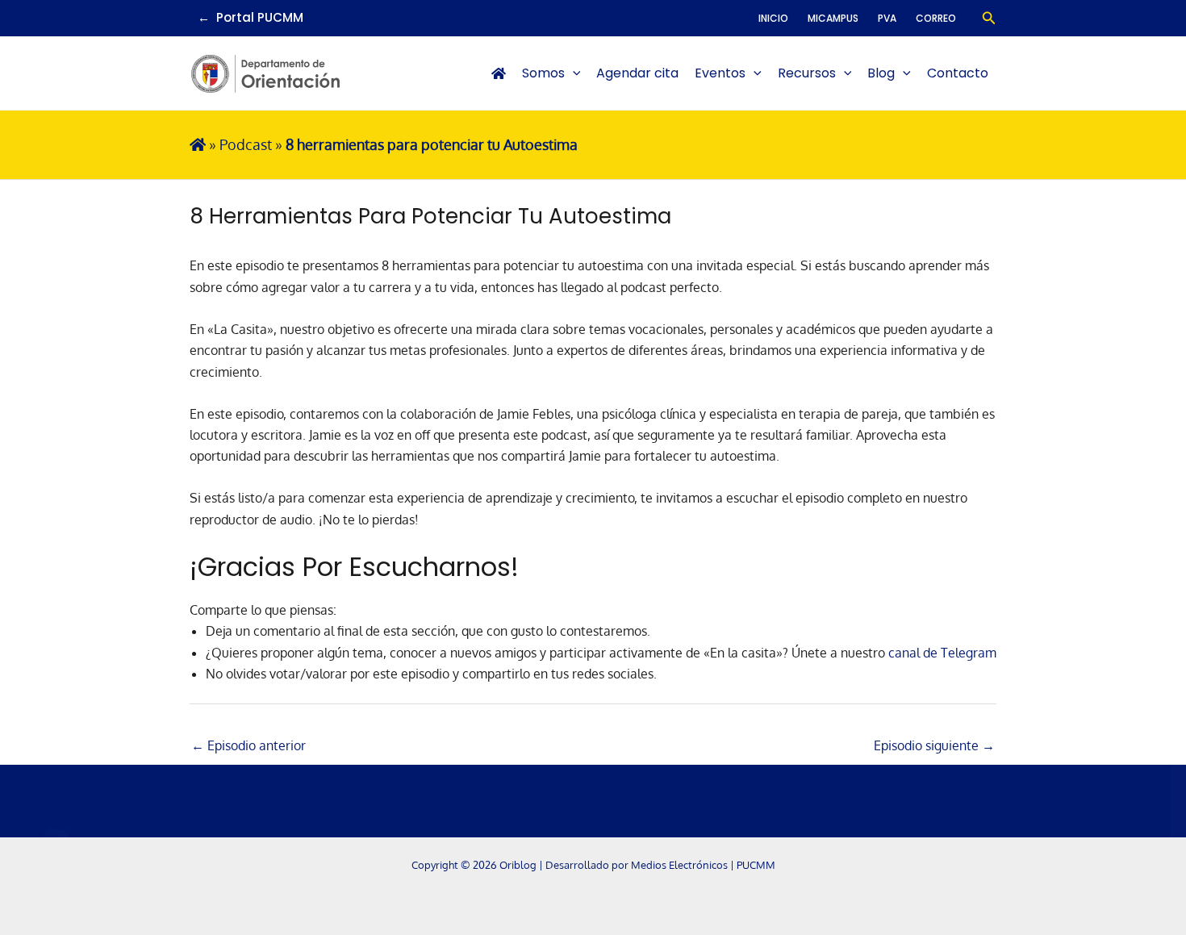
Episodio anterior (248, 745)
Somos (543, 73)
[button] (989, 18)
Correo (936, 18)
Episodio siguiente (934, 745)
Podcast (245, 144)
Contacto (957, 73)
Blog (881, 73)
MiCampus (833, 18)
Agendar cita (637, 73)
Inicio (773, 18)
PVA (887, 18)
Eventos (720, 73)
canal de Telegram (942, 653)
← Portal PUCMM (250, 17)
